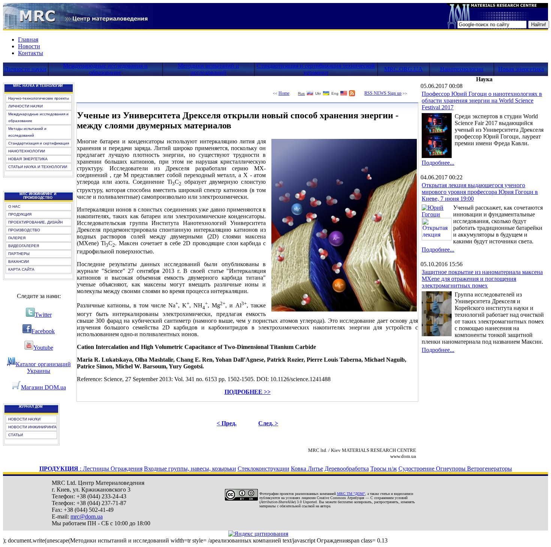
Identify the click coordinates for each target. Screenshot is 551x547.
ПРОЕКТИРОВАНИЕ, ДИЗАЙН (35, 222)
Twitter (43, 315)
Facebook (43, 331)
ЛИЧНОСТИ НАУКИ (25, 106)
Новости (29, 46)
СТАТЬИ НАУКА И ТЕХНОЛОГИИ (37, 167)
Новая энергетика (521, 69)
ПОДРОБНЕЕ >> (248, 392)
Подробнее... (438, 162)
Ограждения (126, 468)
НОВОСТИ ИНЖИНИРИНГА (32, 427)
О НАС (14, 206)
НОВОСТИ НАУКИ (24, 419)
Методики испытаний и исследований (208, 69)
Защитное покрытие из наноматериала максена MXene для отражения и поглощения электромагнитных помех (482, 279)
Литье (315, 468)
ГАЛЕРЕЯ (16, 238)
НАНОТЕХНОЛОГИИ (26, 151)
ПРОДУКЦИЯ (19, 214)
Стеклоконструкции (263, 468)
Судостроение (417, 468)
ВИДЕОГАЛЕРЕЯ (23, 246)
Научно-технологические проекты (38, 98)
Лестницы (97, 468)
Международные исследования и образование (105, 69)
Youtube (43, 347)
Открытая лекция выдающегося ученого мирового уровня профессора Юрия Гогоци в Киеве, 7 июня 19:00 (480, 192)
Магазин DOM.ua (43, 387)
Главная (28, 39)
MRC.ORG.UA (403, 69)
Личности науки (25, 69)
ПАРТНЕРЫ (19, 254)
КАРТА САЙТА (21, 269)
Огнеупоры (451, 468)
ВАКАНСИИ (18, 261)
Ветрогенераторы (489, 468)
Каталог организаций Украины (43, 367)
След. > (268, 423)
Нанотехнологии (462, 69)
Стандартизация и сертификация (38, 143)
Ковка (299, 468)
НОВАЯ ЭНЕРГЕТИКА (28, 159)
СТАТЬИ (15, 435)
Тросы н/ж (383, 468)
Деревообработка (347, 468)
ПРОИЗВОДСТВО (24, 230)
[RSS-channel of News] (352, 94)
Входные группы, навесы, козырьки (190, 468)
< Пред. (227, 423)
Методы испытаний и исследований (27, 132)
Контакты (30, 53)
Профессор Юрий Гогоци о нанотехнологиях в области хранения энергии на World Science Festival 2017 (482, 100)
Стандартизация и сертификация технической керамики (316, 69)
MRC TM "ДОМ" (351, 494)
